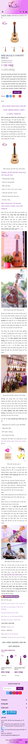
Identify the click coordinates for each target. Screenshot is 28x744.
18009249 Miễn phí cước (11, 596)
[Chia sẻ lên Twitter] (10, 96)
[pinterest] (14, 692)
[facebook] (10, 692)
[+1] (20, 96)
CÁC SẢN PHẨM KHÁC (8, 650)
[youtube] (20, 692)
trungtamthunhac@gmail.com (12, 735)
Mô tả (2, 101)
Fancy (17, 96)
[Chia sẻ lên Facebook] (7, 96)
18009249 (9, 733)
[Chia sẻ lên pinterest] (14, 96)
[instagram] (17, 692)
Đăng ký (20, 688)
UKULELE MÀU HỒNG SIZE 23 (19, 668)
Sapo (17, 742)
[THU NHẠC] (14, 5)
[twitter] (7, 692)
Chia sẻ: (3, 96)
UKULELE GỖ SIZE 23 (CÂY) (6, 668)
